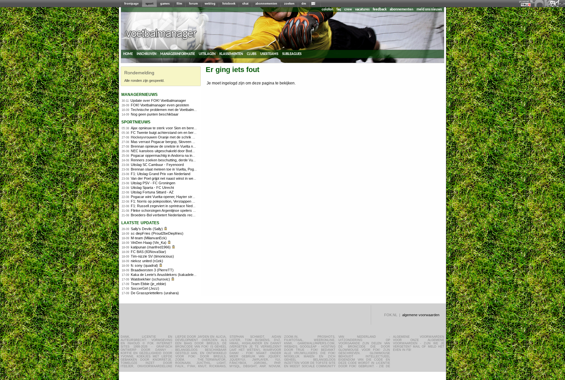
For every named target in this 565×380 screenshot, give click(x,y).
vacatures (362, 9)
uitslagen (207, 53)
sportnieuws (135, 121)
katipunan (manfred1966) (151, 247)
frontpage (131, 3)
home (128, 53)
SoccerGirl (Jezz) (145, 288)
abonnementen (266, 3)
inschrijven (146, 53)
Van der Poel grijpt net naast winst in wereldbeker (169, 178)
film (179, 3)
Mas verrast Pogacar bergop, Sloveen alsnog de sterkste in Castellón (186, 142)
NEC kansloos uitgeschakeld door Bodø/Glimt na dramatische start (184, 151)
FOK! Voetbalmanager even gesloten (160, 105)
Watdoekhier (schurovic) (150, 279)
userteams (269, 53)
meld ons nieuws (429, 9)
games (165, 3)
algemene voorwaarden (420, 315)
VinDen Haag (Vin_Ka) (148, 242)
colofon (327, 9)
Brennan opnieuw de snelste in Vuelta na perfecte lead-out (177, 146)
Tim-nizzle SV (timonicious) (152, 256)
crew (348, 9)
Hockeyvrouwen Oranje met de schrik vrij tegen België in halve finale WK (188, 137)
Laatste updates (140, 222)
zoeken (289, 3)
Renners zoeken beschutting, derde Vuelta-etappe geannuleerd (181, 160)
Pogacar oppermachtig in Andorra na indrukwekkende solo (177, 155)
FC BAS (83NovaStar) (148, 252)
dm (303, 3)
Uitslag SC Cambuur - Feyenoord (157, 165)
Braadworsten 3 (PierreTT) (152, 270)
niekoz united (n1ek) (147, 261)
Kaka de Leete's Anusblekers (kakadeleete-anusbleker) (175, 275)
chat (245, 3)
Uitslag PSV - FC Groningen (153, 183)
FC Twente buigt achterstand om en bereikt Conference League (181, 133)
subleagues (291, 53)
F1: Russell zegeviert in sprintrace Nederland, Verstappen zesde (182, 206)
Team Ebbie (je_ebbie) (148, 284)
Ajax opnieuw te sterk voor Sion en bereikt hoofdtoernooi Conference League (191, 128)
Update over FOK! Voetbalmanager (158, 100)
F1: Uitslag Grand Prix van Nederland (160, 174)
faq (338, 9)
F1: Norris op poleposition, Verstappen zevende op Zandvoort (179, 201)
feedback (379, 9)
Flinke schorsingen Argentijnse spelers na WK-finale (172, 210)
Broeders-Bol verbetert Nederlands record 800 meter (173, 215)
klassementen (231, 53)
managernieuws (139, 94)
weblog (210, 3)
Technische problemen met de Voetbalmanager (168, 110)
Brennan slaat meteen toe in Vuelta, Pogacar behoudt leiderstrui (181, 169)
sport (149, 3)
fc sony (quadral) (144, 265)
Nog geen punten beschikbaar (155, 114)
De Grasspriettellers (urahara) (155, 293)
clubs (251, 53)
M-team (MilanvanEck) (149, 238)
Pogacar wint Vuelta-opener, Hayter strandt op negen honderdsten (183, 197)
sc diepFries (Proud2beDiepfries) (157, 233)
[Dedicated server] (526, 5)
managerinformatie (177, 53)
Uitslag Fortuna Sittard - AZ (152, 192)
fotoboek (228, 3)
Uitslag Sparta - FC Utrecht (152, 188)
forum (193, 3)
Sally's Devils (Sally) (147, 229)
